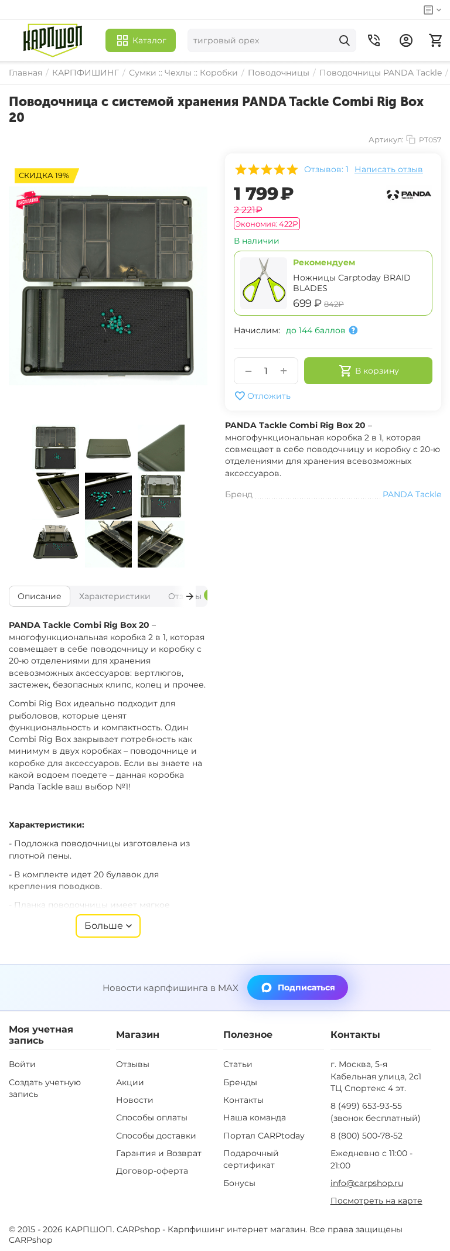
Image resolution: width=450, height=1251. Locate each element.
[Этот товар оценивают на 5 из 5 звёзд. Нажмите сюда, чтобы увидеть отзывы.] (266, 169)
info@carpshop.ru (366, 1183)
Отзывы (132, 1064)
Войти (22, 1064)
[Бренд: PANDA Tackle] (409, 193)
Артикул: (386, 139)
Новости (135, 1100)
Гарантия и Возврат (159, 1153)
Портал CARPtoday (264, 1135)
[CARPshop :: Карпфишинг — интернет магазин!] (53, 40)
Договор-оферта (152, 1170)
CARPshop (30, 1240)
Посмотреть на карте (376, 1200)
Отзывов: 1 (326, 169)
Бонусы (239, 1183)
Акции (130, 1082)
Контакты (243, 1100)
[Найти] (344, 40)
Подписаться (306, 987)
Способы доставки (156, 1135)
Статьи (238, 1064)
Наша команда (254, 1117)
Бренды (240, 1082)
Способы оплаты (152, 1117)
